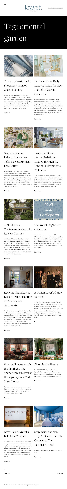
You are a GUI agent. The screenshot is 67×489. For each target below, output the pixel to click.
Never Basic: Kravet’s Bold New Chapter (16, 434)
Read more (7, 113)
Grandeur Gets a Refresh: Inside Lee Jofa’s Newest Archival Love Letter (17, 159)
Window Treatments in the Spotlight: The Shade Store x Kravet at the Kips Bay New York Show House (18, 372)
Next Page (60, 473)
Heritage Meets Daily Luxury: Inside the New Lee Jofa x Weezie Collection (48, 87)
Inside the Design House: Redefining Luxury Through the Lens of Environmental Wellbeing (48, 161)
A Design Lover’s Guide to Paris (48, 294)
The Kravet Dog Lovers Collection (47, 227)
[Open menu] (5, 5)
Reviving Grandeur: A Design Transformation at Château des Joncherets (18, 298)
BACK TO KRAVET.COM (55, 8)
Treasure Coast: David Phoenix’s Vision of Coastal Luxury (17, 85)
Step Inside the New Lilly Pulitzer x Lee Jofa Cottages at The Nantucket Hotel (48, 438)
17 (9, 473)
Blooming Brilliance (46, 364)
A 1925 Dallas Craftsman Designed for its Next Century (18, 229)
